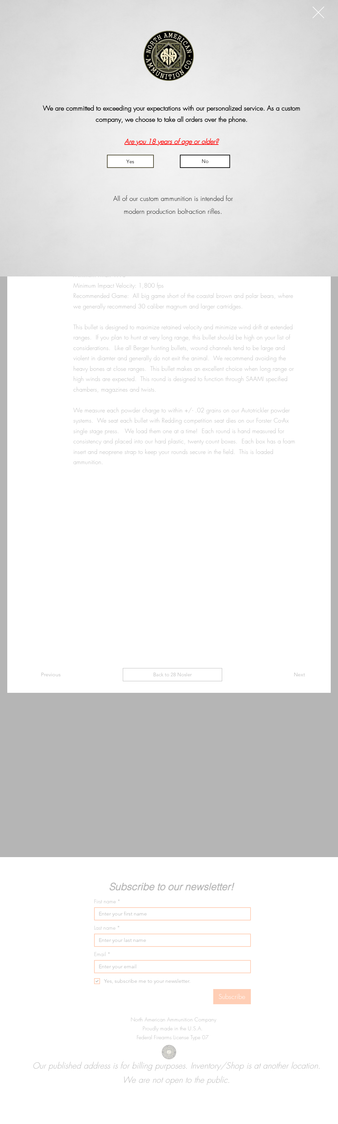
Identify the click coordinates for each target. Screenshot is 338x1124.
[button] (318, 12)
